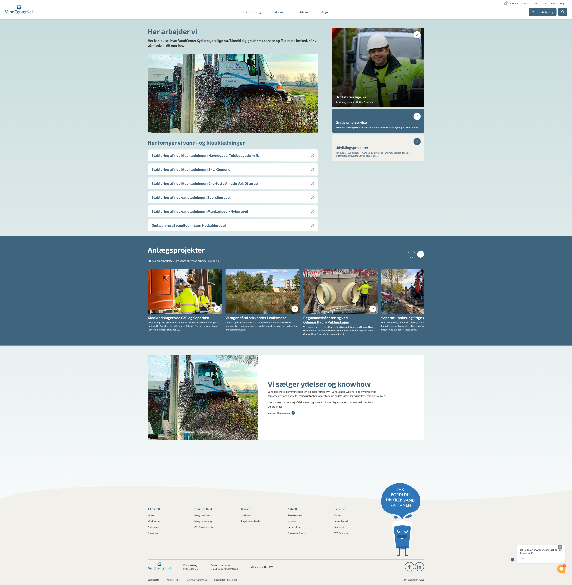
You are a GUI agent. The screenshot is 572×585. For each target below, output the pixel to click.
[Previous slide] (411, 254)
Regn (324, 12)
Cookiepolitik (153, 580)
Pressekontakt (295, 515)
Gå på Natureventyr (204, 527)
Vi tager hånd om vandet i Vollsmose (256, 317)
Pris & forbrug (251, 12)
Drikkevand (278, 12)
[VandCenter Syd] (19, 9)
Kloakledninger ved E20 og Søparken (178, 317)
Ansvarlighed (341, 521)
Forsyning (153, 533)
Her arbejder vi (295, 527)
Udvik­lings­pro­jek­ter (352, 147)
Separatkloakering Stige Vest (405, 317)
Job (535, 3)
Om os (553, 3)
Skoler (543, 3)
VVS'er (151, 515)
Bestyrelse (339, 527)
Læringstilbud (203, 508)
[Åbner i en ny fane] (409, 566)
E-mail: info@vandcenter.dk (224, 568)
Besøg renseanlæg (203, 521)
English (563, 3)
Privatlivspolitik (173, 580)
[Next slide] (420, 254)
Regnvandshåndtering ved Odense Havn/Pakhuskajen (326, 319)
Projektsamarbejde (250, 521)
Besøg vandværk (202, 515)
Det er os (339, 508)
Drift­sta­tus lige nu (351, 97)
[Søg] (562, 12)
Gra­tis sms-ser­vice (351, 122)
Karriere (246, 508)
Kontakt (526, 3)
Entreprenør (154, 527)
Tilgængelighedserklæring (225, 580)
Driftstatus (512, 3)
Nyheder (292, 521)
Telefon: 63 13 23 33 (220, 565)
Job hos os (246, 515)
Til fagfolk (154, 508)
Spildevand (303, 12)
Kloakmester (154, 521)
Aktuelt (292, 508)
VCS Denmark (341, 533)
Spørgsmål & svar (296, 533)
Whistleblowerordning (197, 580)
